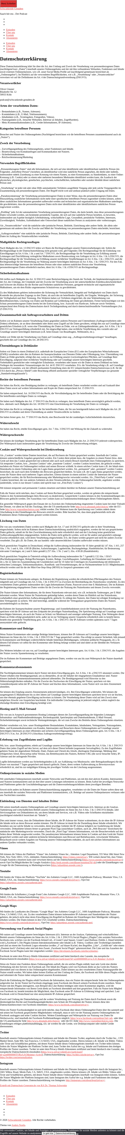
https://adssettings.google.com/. (66, 865)
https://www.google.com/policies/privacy (102, 859)
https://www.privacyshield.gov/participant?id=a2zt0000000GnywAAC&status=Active (71, 959)
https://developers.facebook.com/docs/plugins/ (76, 951)
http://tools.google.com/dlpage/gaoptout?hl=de (73, 862)
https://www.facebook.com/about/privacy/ (68, 1004)
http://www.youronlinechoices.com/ (22, 509)
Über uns (10, 32)
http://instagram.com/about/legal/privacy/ (85, 1080)
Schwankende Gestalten (11, 8)
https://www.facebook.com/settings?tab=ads (91, 1018)
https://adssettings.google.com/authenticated (21, 882)
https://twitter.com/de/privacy (80, 1054)
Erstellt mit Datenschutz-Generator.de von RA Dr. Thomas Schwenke (33, 1085)
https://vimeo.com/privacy (75, 857)
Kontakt (10, 35)
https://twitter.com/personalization (16, 1057)
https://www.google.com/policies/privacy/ (60, 880)
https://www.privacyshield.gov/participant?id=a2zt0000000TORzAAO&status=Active (41, 1053)
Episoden (10, 29)
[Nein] (77, 1134)
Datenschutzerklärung (65, 1133)
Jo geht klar (48, 1133)
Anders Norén (18, 1125)
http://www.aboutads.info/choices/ (92, 506)
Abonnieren (12, 38)
